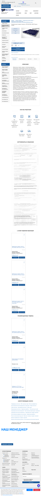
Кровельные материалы (4, 60)
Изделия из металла (5, 40)
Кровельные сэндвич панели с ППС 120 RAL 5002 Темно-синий (18, 332)
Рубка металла (33, 405)
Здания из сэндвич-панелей (5, 51)
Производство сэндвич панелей (4, 86)
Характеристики (22, 58)
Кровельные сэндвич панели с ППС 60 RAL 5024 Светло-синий (18, 247)
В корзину (18, 48)
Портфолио (24, 471)
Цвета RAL (13, 464)
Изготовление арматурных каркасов (4, 92)
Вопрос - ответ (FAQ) (35, 465)
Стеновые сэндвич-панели (5, 28)
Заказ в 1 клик (17, 50)
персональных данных (28, 480)
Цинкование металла (22, 407)
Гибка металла (14, 407)
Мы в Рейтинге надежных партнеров (26, 459)
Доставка (30, 58)
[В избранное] (24, 45)
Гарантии (33, 463)
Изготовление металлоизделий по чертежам (20, 405)
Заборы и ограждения (4, 58)
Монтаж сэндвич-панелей (14, 481)
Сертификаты (24, 455)
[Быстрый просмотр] (21, 45)
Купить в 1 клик (21, 257)
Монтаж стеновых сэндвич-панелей (5, 69)
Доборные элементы (5, 42)
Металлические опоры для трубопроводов (4, 38)
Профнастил (4, 458)
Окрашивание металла (16, 409)
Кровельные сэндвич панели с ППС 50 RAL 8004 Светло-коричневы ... (18, 302)
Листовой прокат (14, 484)
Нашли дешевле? (14, 52)
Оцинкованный (7, 459)
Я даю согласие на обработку (28, 480)
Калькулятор (35, 10)
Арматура (13, 455)
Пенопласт (15, 30)
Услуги (26, 10)
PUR (15, 33)
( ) (20, 6)
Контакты (24, 452)
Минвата (15, 28)
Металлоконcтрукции (6, 463)
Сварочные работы (25, 409)
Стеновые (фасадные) (6, 455)
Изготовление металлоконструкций (5, 80)
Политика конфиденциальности (35, 455)
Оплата (17, 15)
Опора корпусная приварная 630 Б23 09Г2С (17, 359)
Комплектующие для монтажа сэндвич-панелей (5, 55)
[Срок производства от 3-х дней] (30, 32)
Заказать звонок (6, 5)
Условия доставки (25, 463)
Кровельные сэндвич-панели (5, 26)
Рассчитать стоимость (6, 7)
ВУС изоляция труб (5, 99)
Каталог (17, 10)
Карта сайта (33, 469)
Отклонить (37, 489)
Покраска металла (14, 486)
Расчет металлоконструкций (5, 72)
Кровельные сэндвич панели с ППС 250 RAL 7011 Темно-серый (18, 274)
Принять (29, 489)
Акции (12, 460)
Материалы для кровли (15, 454)
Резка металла (14, 483)
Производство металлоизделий (4, 95)
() (15, 6)
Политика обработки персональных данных (35, 457)
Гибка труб (29, 407)
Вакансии (33, 452)
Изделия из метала (5, 464)
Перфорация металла (15, 403)
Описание (14, 58)
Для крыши (6, 461)
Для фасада (6, 460)
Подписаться (31, 482)
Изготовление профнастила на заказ (4, 75)
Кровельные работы (5, 78)
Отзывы (23, 457)
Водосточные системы (4, 47)
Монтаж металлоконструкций (5, 83)
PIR (15, 31)
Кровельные (6, 456)
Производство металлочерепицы (5, 89)
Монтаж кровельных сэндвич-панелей (5, 67)
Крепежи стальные (14, 457)
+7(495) (22, 3)
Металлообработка (5, 101)
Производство (24, 454)
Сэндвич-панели (4, 23)
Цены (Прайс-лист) (14, 461)
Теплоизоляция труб (5, 97)
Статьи (23, 469)
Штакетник (3, 44)
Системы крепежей (5, 49)
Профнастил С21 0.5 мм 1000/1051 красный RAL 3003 (18, 387)
